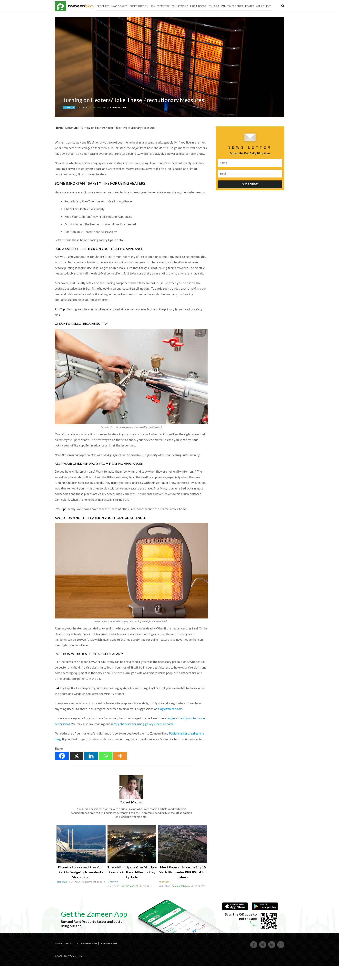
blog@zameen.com (170, 709)
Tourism (214, 6)
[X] (76, 756)
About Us (71, 943)
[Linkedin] (91, 756)
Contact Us (89, 943)
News (58, 943)
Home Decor (198, 6)
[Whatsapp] (105, 756)
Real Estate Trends (162, 6)
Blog (80, 6)
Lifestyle (182, 6)
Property (103, 6)
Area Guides (263, 6)
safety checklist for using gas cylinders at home (142, 724)
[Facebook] (62, 756)
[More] (120, 756)
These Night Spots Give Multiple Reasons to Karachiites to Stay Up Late (132, 872)
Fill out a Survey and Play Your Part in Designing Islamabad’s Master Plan (81, 872)
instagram (280, 947)
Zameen (60, 6)
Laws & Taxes (119, 6)
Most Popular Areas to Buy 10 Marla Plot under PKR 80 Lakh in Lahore (183, 872)
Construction (139, 6)
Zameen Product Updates (237, 6)
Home (59, 127)
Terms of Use (109, 943)
